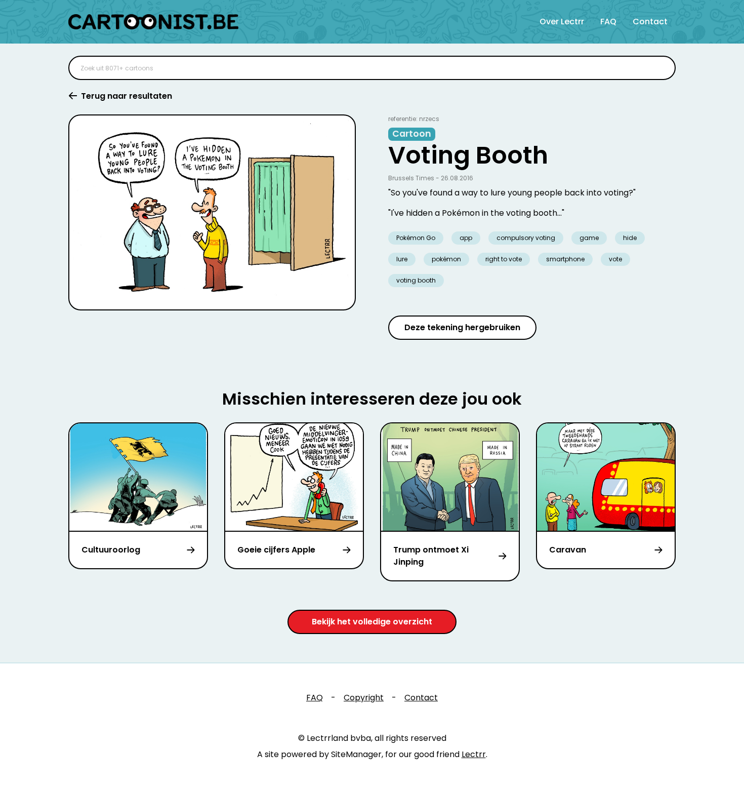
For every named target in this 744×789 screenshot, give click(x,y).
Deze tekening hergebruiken (462, 327)
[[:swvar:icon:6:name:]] (661, 68)
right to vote (503, 259)
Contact (650, 21)
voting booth (416, 280)
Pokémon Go (415, 237)
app (466, 237)
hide (630, 237)
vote (615, 259)
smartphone (565, 259)
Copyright (364, 697)
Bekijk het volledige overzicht (372, 621)
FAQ (608, 21)
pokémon (446, 259)
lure (401, 259)
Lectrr (474, 754)
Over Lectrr (562, 21)
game (589, 237)
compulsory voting (526, 237)
